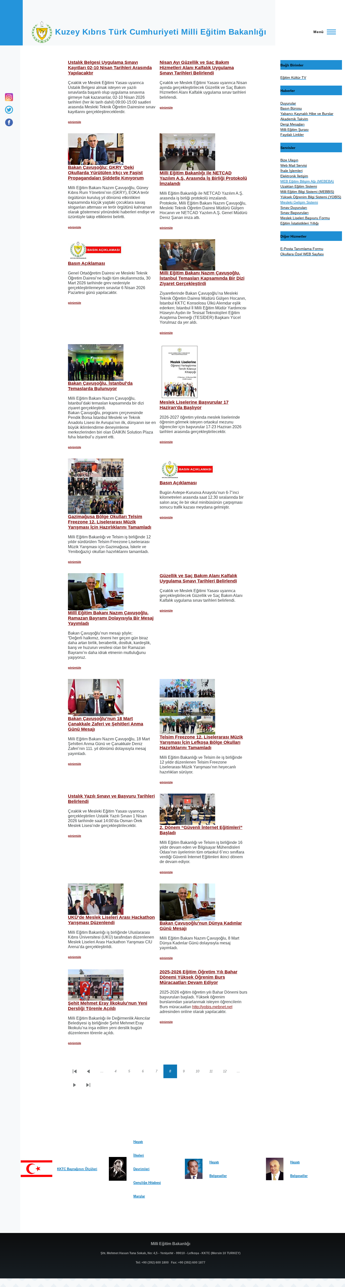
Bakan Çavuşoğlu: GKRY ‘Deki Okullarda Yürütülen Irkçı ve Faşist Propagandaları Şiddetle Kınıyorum (106, 173)
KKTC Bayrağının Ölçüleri (77, 1169)
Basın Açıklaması (86, 263)
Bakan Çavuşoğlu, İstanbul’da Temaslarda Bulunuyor (100, 386)
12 (227, 1072)
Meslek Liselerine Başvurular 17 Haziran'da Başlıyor (194, 405)
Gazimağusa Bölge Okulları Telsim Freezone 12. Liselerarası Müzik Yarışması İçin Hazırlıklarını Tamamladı (109, 522)
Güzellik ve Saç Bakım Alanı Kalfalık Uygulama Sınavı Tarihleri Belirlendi (198, 578)
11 (213, 1072)
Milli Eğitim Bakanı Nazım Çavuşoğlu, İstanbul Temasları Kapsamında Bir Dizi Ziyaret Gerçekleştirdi (202, 278)
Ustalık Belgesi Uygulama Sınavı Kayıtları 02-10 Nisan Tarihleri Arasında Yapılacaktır (110, 67)
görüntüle (74, 121)
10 (200, 1072)
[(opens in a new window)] (9, 122)
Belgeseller (218, 1176)
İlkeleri (138, 1155)
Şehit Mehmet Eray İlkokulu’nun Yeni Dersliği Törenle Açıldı (107, 1006)
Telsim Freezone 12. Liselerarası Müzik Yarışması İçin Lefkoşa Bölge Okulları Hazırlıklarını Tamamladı (201, 742)
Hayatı (138, 1142)
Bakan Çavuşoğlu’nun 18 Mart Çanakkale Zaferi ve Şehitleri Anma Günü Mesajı (105, 724)
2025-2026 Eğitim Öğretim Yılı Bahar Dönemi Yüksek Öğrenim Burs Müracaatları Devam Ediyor (198, 977)
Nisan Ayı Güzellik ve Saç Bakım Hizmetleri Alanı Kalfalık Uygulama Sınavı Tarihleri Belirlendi (197, 67)
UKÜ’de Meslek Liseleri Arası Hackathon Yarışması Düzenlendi (111, 920)
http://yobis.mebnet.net (212, 1007)
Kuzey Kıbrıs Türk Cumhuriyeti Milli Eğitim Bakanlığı (160, 31)
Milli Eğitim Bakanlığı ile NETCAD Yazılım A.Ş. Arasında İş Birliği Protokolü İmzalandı (203, 178)
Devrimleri (141, 1169)
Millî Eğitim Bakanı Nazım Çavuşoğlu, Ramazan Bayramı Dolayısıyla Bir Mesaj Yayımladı (111, 618)
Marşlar (139, 1196)
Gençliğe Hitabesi (147, 1182)
